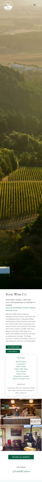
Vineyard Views (21, 374)
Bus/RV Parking (21, 361)
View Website (12, 351)
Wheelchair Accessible (21, 376)
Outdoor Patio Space (21, 369)
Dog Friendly (21, 364)
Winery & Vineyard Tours (21, 379)
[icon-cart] (34, 5)
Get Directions (13, 347)
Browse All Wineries (21, 457)
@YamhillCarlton (21, 471)
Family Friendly (21, 366)
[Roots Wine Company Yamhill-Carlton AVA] (21, 412)
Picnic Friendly (21, 371)
